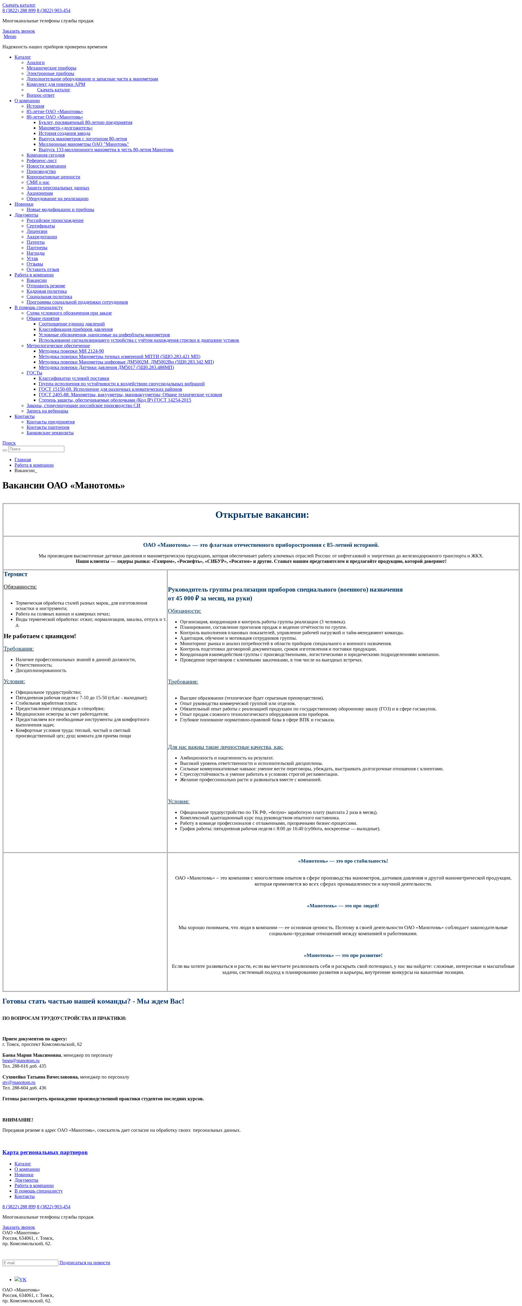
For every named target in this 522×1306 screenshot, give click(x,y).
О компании (27, 100)
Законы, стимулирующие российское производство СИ (83, 405)
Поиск (9, 443)
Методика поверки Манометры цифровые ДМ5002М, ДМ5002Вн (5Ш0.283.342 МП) (126, 361)
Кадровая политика (47, 291)
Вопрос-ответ (41, 95)
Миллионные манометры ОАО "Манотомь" (84, 144)
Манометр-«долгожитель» (66, 127)
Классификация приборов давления (76, 329)
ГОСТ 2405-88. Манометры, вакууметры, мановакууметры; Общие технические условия (130, 394)
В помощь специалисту (38, 307)
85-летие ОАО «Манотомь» (55, 111)
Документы (26, 214)
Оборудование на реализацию (58, 198)
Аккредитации (42, 236)
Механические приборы (51, 67)
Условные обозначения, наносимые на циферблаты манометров (104, 334)
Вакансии (37, 280)
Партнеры (37, 247)
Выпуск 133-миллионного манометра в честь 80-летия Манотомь (106, 149)
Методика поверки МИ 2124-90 (71, 351)
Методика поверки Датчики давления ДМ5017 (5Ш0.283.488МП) (106, 367)
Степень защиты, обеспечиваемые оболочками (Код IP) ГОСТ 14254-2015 (115, 400)
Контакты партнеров (48, 427)
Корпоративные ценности (53, 176)
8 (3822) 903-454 (53, 10)
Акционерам (40, 193)
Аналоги (36, 62)
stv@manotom (16, 1082)
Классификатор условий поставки (74, 378)
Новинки (24, 204)
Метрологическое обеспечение (58, 345)
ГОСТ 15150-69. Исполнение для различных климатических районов (110, 389)
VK (23, 1279)
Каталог (22, 57)
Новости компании (46, 165)
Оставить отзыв (43, 269)
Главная (22, 459)
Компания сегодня (46, 155)
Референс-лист (42, 160)
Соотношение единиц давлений (72, 323)
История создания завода (64, 133)
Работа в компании (34, 274)
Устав (32, 258)
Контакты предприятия (51, 421)
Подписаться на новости (85, 1262)
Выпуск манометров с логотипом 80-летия (83, 138)
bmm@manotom (18, 1060)
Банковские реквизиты (50, 432)
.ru (37, 1060)
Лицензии (37, 231)
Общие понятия (43, 318)
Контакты (24, 416)
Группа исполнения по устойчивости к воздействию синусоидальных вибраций (122, 383)
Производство (41, 171)
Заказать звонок (18, 31)
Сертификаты (41, 225)
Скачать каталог (19, 5)
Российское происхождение (55, 220)
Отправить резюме (46, 285)
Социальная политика (49, 296)
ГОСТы (34, 372)
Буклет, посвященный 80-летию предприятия (85, 122)
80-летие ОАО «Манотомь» (55, 116)
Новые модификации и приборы (60, 209)
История (35, 106)
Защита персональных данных (58, 187)
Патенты (36, 242)
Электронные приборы (50, 73)
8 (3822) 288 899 (19, 10)
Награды (36, 253)
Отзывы (35, 263)
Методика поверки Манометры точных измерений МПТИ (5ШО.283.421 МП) (119, 356)
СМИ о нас (38, 182)
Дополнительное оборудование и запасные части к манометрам (92, 78)
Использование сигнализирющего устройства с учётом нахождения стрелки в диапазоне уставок (139, 340)
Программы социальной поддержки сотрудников (77, 302)
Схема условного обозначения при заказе (69, 312)
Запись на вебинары (47, 410)
